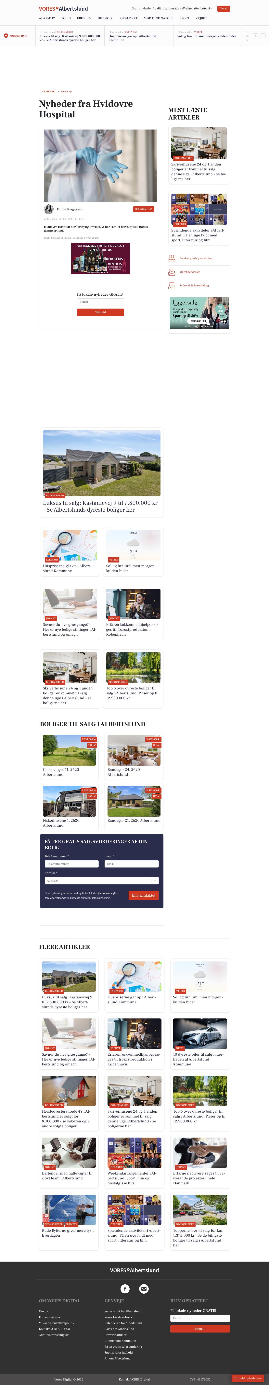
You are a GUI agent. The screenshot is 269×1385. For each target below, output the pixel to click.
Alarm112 (47, 18)
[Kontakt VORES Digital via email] (144, 1289)
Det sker (105, 18)
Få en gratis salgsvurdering (123, 1347)
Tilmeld (223, 8)
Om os (43, 1311)
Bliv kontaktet (143, 895)
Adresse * (51, 873)
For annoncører (49, 1317)
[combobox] (47, 880)
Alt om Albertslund (118, 1358)
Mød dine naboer (158, 18)
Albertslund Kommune (120, 1341)
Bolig (66, 18)
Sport (184, 18)
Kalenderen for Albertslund (123, 1323)
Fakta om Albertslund (119, 1329)
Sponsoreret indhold (119, 1353)
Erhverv (84, 18)
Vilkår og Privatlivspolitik (56, 1323)
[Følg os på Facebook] (125, 1289)
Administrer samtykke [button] (54, 1335)
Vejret (201, 18)
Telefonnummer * (57, 856)
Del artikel (141, 209)
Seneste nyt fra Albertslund (123, 1311)
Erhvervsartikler (115, 1335)
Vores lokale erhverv (119, 1317)
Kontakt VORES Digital (54, 1329)
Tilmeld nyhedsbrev (248, 1378)
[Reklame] (100, 258)
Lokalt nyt (128, 18)
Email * (110, 856)
